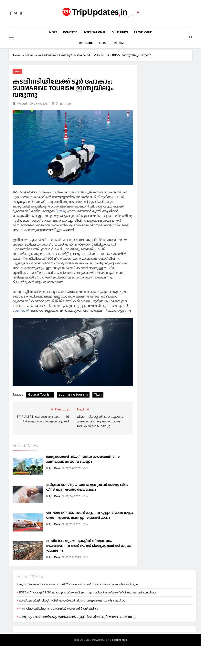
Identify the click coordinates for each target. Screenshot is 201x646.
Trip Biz (118, 43)
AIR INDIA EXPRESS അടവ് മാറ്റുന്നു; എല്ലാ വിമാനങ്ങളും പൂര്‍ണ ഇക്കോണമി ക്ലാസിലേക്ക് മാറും (89, 515)
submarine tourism (73, 395)
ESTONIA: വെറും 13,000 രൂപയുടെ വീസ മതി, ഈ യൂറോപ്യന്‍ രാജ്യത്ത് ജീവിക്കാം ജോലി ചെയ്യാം (87, 592)
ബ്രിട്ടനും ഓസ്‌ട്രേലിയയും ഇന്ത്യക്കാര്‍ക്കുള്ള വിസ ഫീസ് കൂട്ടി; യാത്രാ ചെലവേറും (87, 487)
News (53, 32)
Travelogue (143, 32)
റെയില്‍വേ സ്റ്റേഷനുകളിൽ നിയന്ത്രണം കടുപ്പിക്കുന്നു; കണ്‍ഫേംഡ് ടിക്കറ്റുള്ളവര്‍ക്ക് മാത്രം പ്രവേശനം (88, 545)
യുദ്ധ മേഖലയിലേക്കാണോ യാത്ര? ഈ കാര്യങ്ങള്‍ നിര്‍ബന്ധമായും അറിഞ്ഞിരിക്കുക (78, 584)
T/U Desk (22, 104)
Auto (102, 43)
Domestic (70, 32)
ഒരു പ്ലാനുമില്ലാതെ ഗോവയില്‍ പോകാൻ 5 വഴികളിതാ (58, 608)
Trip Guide (85, 43)
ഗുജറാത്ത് (21, 311)
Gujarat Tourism (40, 395)
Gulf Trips (120, 32)
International (94, 32)
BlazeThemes (118, 639)
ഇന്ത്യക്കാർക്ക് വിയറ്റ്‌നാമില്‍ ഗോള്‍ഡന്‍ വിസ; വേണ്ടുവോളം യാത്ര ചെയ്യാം (83, 459)
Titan (61, 211)
